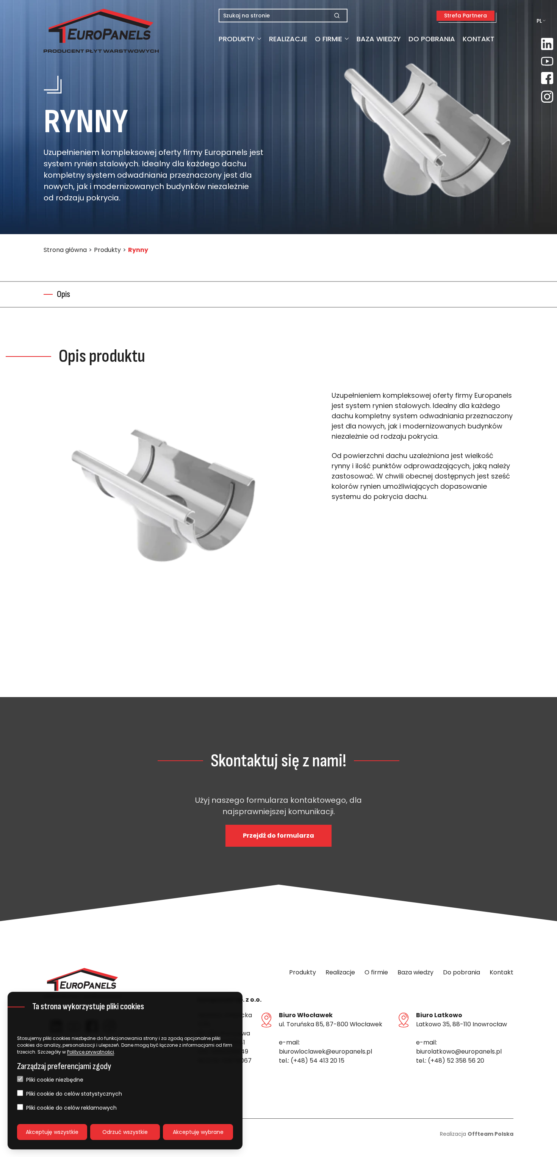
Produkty (237, 39)
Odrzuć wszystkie (125, 1132)
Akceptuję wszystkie (52, 1132)
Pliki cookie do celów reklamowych (71, 1108)
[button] (83, 31)
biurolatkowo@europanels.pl (459, 1051)
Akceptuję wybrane (198, 1132)
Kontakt (478, 39)
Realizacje (288, 39)
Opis (63, 294)
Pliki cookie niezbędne (54, 1080)
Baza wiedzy (379, 39)
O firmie (328, 39)
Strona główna (65, 249)
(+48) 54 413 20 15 (317, 1060)
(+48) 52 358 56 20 (456, 1060)
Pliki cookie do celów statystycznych (74, 1094)
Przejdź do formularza (278, 835)
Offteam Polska (490, 1134)
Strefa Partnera (465, 15)
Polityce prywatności (90, 1052)
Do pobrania (431, 39)
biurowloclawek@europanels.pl (325, 1051)
